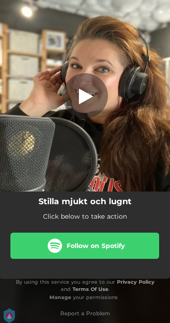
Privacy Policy (136, 282)
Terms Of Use (90, 289)
